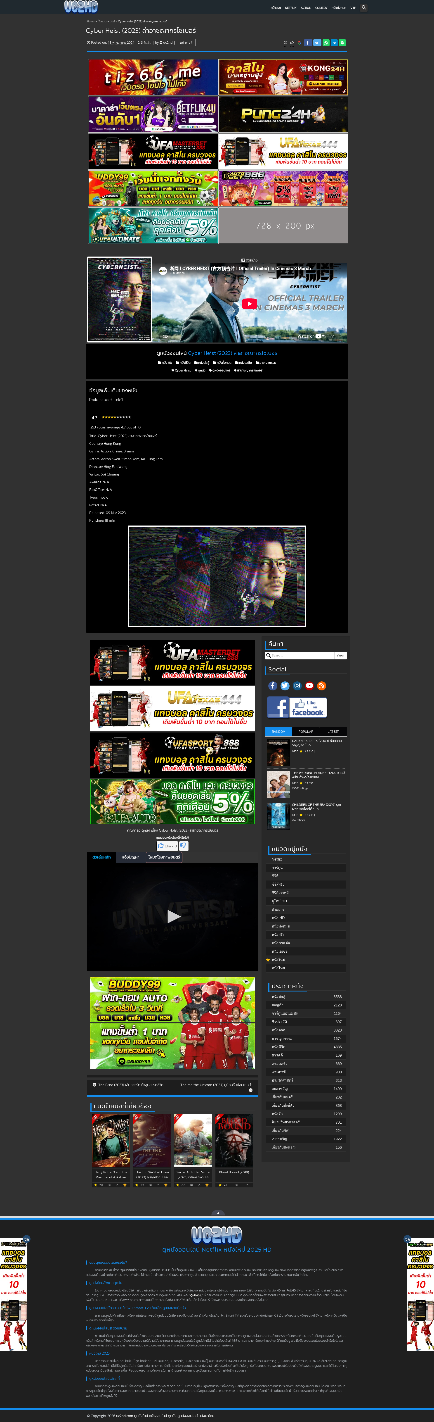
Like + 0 (171, 846)
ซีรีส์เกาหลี (280, 893)
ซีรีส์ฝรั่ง (278, 884)
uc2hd (168, 42)
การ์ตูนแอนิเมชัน (285, 1013)
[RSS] (321, 685)
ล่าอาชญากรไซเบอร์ (249, 370)
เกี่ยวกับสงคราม (284, 1147)
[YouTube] (309, 685)
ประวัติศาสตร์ (282, 1080)
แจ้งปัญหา (130, 857)
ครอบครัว (279, 1063)
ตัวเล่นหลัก (101, 857)
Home (90, 21)
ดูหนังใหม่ (196, 1295)
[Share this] (308, 42)
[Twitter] (285, 685)
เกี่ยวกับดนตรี (282, 1097)
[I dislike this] (184, 846)
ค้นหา (340, 655)
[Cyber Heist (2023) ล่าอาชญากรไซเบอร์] (299, 42)
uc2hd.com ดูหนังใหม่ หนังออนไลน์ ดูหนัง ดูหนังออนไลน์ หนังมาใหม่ (165, 1416)
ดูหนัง (201, 370)
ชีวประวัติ (279, 1022)
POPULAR (306, 731)
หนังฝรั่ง (278, 935)
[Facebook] (272, 685)
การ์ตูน (277, 868)
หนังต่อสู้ (186, 42)
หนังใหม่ (278, 960)
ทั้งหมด (102, 21)
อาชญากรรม (267, 362)
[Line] (342, 42)
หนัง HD (166, 362)
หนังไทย (278, 968)
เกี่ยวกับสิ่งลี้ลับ (283, 1105)
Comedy (321, 8)
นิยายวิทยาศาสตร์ (286, 1122)
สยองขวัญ (280, 1089)
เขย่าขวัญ (279, 1139)
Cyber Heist (182, 370)
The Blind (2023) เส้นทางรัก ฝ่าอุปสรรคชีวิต (130, 1085)
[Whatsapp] (326, 42)
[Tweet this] (317, 42)
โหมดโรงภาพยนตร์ (164, 857)
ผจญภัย (277, 1005)
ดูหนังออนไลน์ (221, 370)
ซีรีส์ (275, 876)
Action (306, 8)
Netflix (291, 8)
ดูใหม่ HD (279, 901)
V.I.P (353, 8)
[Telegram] (334, 42)
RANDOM (278, 731)
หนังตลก (278, 1030)
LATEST (333, 731)
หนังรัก (277, 1114)
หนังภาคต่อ (281, 943)
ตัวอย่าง (278, 909)
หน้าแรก (276, 8)
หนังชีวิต (185, 362)
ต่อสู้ (112, 21)
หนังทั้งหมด (339, 8)
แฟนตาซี (279, 1072)
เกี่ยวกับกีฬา (281, 1130)
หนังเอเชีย (245, 362)
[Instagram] (297, 685)
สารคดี (277, 1055)
